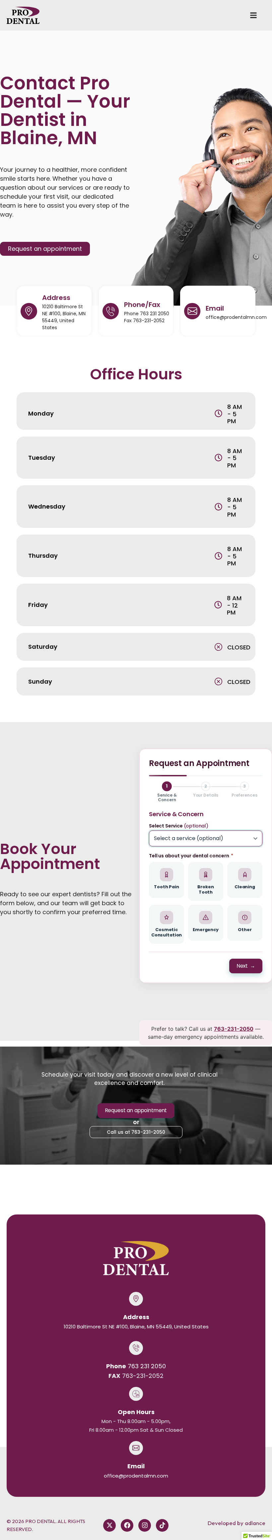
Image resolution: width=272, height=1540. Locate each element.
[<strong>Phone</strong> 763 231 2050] (136, 1348)
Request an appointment (136, 1110)
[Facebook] (127, 1525)
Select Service (178, 825)
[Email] (192, 311)
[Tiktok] (162, 1525)
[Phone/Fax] (110, 311)
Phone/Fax (142, 304)
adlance (255, 1522)
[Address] (29, 311)
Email (215, 308)
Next (246, 965)
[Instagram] (144, 1525)
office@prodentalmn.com (236, 317)
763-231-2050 (233, 1028)
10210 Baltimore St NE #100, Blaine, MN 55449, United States (64, 317)
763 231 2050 (154, 313)
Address (56, 297)
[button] (253, 15)
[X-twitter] (109, 1525)
